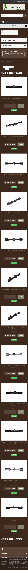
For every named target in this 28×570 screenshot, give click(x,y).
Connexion (24, 1)
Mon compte (4, 557)
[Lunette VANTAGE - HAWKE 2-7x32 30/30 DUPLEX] (14, 393)
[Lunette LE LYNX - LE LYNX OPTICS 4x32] (14, 163)
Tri (1, 66)
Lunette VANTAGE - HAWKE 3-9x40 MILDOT (14, 519)
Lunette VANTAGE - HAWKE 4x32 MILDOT (14, 98)
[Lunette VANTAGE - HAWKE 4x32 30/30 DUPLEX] (14, 354)
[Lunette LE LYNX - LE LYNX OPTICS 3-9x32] (14, 201)
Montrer (3, 69)
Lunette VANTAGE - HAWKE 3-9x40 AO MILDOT (14, 481)
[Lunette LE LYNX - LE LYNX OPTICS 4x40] (14, 239)
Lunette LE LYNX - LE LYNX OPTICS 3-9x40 (14, 289)
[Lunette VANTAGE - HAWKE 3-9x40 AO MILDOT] (14, 469)
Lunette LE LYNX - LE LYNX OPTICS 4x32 (14, 174)
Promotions (7, 45)
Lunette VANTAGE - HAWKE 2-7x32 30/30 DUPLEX (14, 404)
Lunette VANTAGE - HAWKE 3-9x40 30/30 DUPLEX (14, 443)
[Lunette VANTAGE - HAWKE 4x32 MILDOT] (14, 87)
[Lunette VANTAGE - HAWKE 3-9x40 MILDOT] (14, 508)
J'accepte (3, 564)
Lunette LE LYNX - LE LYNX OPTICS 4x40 (14, 251)
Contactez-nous (18, 1)
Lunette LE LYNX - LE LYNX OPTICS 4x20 (14, 136)
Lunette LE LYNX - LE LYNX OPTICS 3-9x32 (14, 212)
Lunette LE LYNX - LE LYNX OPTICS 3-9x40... (14, 328)
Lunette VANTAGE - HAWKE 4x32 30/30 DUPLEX (14, 366)
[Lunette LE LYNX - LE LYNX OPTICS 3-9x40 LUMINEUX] (14, 316)
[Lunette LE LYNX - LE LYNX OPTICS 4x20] (14, 125)
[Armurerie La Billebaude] (14, 7)
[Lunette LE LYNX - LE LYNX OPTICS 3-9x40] (14, 278)
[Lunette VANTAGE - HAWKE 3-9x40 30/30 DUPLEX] (14, 431)
